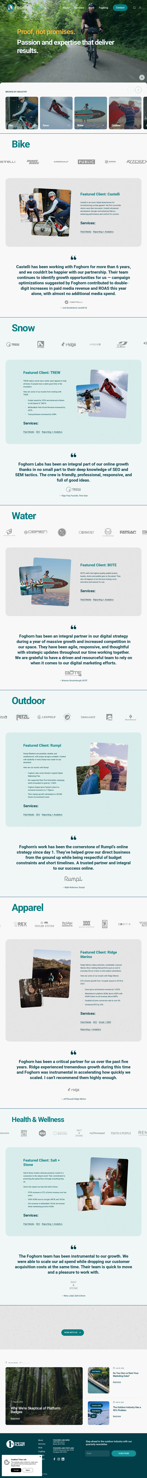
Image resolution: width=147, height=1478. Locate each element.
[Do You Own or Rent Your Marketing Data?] (98, 1380)
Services (41, 1444)
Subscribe (124, 1453)
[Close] (40, 1456)
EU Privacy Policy (42, 1474)
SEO (38, 432)
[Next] (138, 90)
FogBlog (41, 1451)
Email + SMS (105, 1022)
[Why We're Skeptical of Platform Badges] (44, 1396)
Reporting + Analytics (103, 231)
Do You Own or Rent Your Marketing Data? (126, 1374)
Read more (15, 1418)
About (40, 1440)
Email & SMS (96, 1405)
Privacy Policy (15, 1465)
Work (40, 1448)
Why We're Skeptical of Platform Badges (35, 1410)
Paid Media (85, 231)
